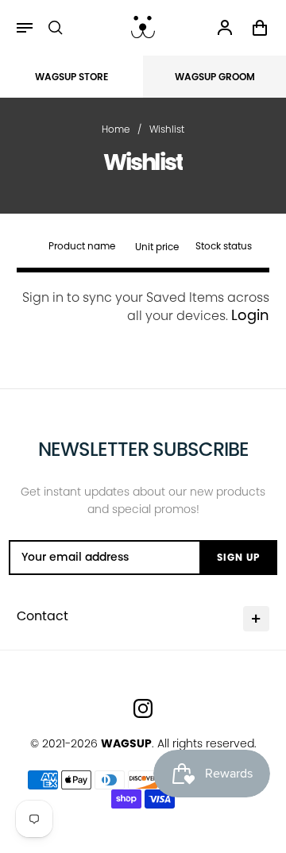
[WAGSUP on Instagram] (143, 708)
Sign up (238, 557)
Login (250, 315)
